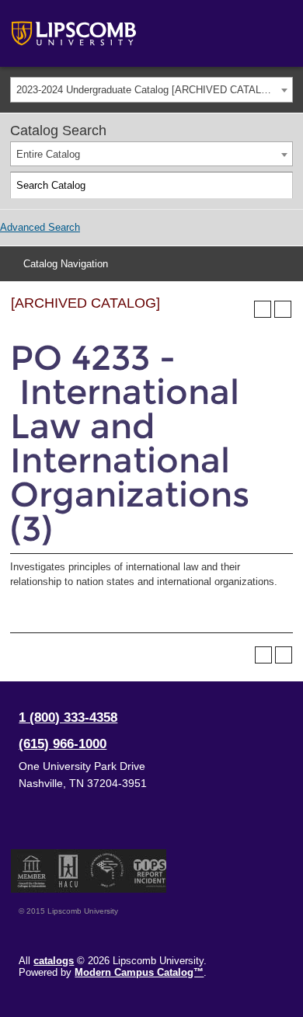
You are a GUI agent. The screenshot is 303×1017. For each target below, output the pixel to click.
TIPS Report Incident (148, 871)
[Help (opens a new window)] (282, 309)
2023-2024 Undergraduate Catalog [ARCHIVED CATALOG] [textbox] (148, 90)
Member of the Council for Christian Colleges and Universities (32, 871)
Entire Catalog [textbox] (48, 154)
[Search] (279, 186)
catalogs (53, 960)
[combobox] (151, 90)
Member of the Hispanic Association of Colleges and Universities (68, 871)
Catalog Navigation (65, 264)
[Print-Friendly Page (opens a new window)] (262, 309)
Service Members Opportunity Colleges (107, 871)
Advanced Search (40, 227)
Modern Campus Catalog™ (139, 972)
